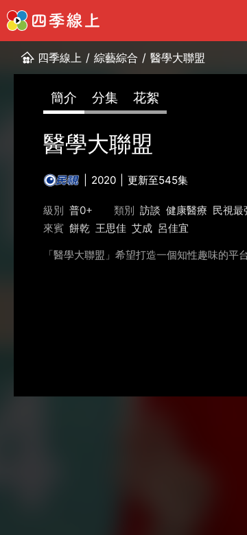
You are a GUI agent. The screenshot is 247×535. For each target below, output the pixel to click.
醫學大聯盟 (177, 57)
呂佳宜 (173, 228)
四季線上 (60, 57)
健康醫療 (186, 210)
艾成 (142, 228)
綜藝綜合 (116, 57)
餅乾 (79, 228)
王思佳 (110, 228)
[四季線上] (53, 21)
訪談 (150, 210)
